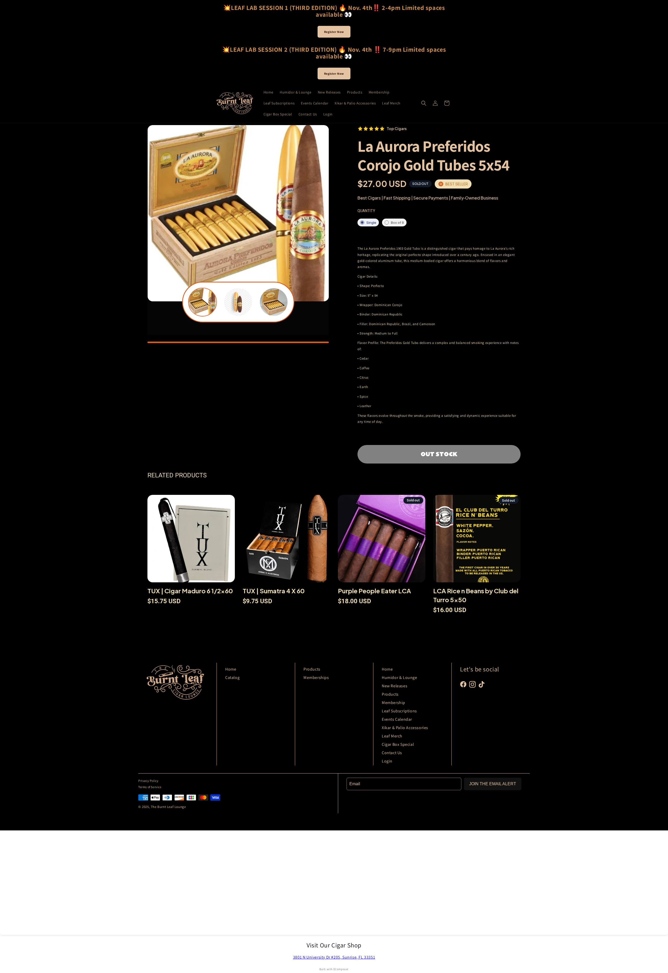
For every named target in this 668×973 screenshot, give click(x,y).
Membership (393, 702)
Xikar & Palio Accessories (405, 727)
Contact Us (392, 752)
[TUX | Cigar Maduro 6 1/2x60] (191, 541)
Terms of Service (150, 787)
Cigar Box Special (398, 744)
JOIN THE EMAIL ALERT (492, 784)
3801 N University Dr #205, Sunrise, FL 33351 (334, 957)
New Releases (394, 686)
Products (311, 669)
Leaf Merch (392, 736)
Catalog (232, 677)
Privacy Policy (148, 781)
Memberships (316, 677)
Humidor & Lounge (399, 677)
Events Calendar (397, 719)
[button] (424, 103)
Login (387, 761)
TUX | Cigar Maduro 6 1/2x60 (190, 591)
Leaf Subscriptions (399, 711)
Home (230, 669)
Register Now (334, 32)
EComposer (341, 969)
